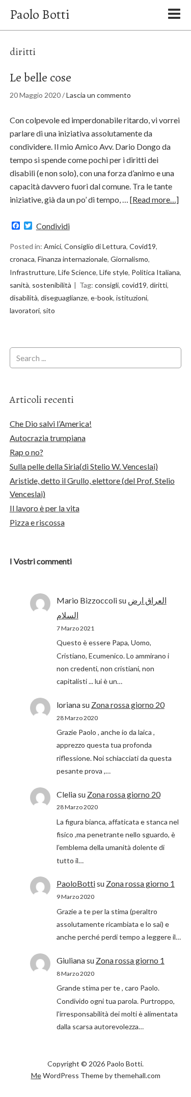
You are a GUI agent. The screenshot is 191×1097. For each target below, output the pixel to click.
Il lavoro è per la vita (44, 508)
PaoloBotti (76, 883)
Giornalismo (129, 259)
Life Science (77, 272)
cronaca (22, 259)
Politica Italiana (155, 272)
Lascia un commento (98, 95)
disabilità (24, 297)
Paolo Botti (39, 14)
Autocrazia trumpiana (48, 438)
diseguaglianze (64, 297)
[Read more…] (154, 199)
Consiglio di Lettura (95, 246)
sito (49, 310)
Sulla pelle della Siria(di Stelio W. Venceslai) (84, 466)
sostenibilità (51, 285)
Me (36, 1075)
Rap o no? (26, 452)
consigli (107, 285)
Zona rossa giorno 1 (140, 883)
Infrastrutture (32, 272)
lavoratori (25, 310)
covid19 (134, 285)
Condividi (53, 226)
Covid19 (142, 246)
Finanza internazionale (72, 259)
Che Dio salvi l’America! (51, 423)
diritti (158, 285)
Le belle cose (40, 77)
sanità (19, 285)
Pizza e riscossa (37, 522)
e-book (102, 297)
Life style (113, 272)
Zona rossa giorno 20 (128, 704)
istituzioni (131, 297)
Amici (52, 246)
